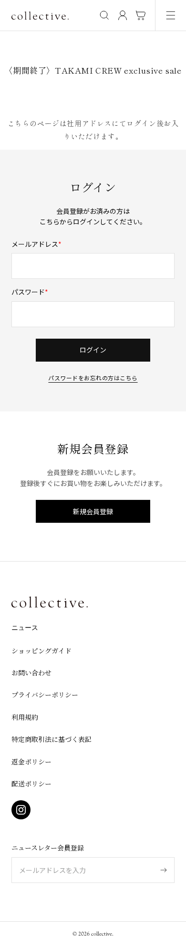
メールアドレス (34, 244)
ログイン (93, 349)
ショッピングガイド (41, 650)
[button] (170, 15)
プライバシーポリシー (44, 694)
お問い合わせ (31, 672)
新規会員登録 (93, 511)
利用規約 (24, 717)
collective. (102, 933)
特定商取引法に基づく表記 (51, 739)
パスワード (28, 292)
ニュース (24, 628)
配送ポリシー (31, 783)
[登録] (163, 870)
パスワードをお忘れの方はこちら (92, 377)
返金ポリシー (31, 761)
